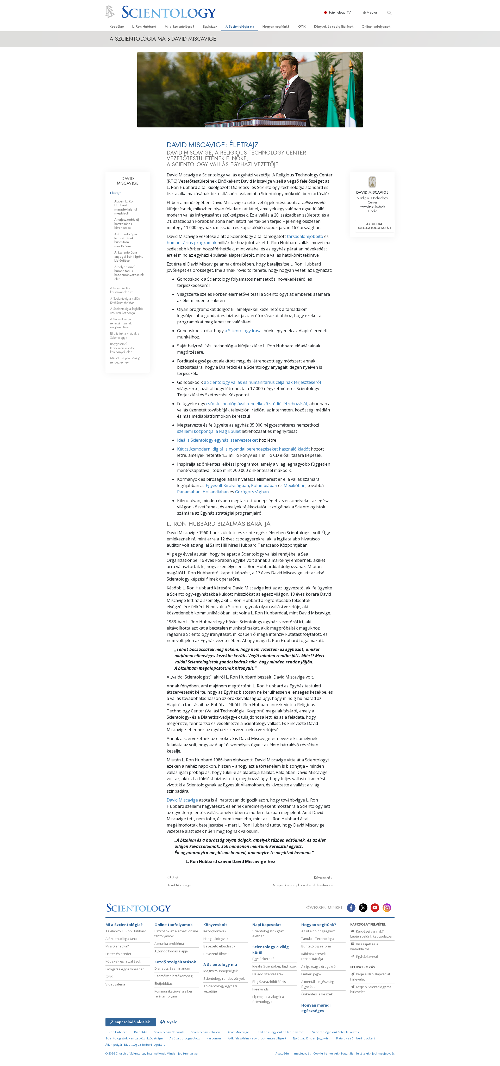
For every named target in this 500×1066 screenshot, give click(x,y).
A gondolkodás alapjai (171, 951)
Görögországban (252, 492)
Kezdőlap (117, 26)
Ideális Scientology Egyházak (274, 966)
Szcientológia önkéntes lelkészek (335, 1032)
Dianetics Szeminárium (172, 968)
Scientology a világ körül (270, 949)
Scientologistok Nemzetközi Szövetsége (134, 1038)
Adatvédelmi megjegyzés (293, 1053)
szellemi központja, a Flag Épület (209, 431)
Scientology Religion (205, 1032)
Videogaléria (115, 984)
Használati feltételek (355, 1053)
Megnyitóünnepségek (220, 971)
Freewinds (260, 989)
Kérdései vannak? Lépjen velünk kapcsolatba (371, 934)
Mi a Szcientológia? (180, 26)
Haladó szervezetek (268, 974)
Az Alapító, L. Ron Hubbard (125, 931)
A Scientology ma (220, 964)
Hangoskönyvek (215, 938)
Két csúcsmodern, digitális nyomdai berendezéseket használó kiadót (243, 449)
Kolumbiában (264, 485)
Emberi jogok (311, 974)
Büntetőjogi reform (316, 946)
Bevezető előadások (219, 946)
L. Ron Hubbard (144, 26)
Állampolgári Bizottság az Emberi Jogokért (135, 1044)
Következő (322, 877)
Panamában (189, 492)
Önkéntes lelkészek (317, 994)
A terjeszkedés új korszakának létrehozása (303, 885)
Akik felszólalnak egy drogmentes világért (257, 1038)
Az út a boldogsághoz (318, 931)
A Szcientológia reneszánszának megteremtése (121, 323)
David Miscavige (182, 800)
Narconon (214, 1038)
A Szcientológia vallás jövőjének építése (125, 300)
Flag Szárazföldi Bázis (269, 981)
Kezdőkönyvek (214, 931)
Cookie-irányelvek (326, 1053)
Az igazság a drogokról (318, 966)
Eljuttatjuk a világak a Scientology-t (124, 335)
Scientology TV (339, 12)
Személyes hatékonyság (173, 975)
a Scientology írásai (243, 331)
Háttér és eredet (118, 953)
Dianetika (140, 1032)
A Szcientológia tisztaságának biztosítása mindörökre (125, 240)
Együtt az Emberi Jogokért (311, 1038)
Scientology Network (169, 1032)
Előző (174, 877)
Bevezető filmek (216, 953)
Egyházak (210, 26)
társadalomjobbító (305, 236)
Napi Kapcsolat (266, 924)
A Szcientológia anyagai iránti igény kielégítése (128, 256)
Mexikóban (294, 485)
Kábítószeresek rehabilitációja (313, 956)
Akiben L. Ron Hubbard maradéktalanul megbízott (125, 207)
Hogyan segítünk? (276, 26)
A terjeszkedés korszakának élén (122, 290)
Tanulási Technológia (317, 938)
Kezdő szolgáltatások (175, 961)
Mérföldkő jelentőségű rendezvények (125, 360)
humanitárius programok (191, 242)
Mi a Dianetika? (117, 946)
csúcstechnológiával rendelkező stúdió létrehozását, (257, 403)
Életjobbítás (163, 983)
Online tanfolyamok (376, 26)
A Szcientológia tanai (121, 938)
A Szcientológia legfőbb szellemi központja (126, 310)
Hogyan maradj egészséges (315, 1008)
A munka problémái (169, 943)
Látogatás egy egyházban (125, 969)
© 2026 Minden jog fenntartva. (151, 1053)
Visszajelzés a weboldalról (364, 946)
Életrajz (115, 192)
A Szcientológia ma (240, 26)
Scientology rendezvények (224, 978)
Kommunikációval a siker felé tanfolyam (173, 994)
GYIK (302, 26)
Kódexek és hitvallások (123, 961)
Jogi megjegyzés (383, 1053)
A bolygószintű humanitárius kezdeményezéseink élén (129, 272)
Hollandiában (216, 492)
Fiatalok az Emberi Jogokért (355, 1038)
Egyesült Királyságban (227, 485)
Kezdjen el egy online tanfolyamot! (280, 1032)
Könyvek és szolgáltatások (333, 26)
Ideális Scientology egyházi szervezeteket (217, 440)
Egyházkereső (263, 958)
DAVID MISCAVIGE (128, 181)
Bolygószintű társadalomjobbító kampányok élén (122, 347)
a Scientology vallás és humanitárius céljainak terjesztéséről (262, 382)
